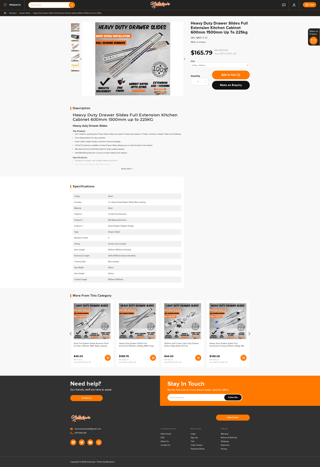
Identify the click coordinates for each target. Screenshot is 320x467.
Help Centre (233, 417)
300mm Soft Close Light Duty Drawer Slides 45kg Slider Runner (181, 344)
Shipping (225, 441)
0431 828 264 (80, 433)
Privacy (224, 449)
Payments (225, 445)
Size (193, 61)
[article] (92, 333)
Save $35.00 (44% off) (172, 362)
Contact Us (165, 445)
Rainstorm (110, 462)
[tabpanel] (133, 58)
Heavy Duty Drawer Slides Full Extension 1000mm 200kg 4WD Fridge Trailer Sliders (137, 345)
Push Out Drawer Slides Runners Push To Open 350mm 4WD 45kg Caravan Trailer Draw (91, 345)
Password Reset (197, 449)
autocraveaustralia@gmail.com (87, 429)
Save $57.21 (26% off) (225, 53)
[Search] (72, 5)
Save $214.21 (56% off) (127, 362)
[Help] (284, 5)
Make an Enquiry (231, 85)
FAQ (162, 437)
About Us (165, 441)
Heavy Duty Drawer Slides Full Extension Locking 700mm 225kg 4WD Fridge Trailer (227, 345)
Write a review (198, 42)
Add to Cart (229, 75)
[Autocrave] (160, 5)
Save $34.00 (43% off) (82, 362)
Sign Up (194, 437)
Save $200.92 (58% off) (219, 362)
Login (193, 434)
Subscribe (233, 397)
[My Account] (294, 5)
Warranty (224, 434)
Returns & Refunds (229, 437)
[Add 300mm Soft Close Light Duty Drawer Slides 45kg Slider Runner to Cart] (198, 358)
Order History (196, 445)
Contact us (87, 398)
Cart (192, 441)
